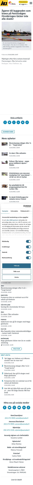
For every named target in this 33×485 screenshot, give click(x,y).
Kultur (3, 329)
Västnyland (5, 305)
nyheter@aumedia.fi (22, 430)
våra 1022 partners (12, 220)
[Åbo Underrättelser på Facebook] (4, 407)
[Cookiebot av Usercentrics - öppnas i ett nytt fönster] (23, 206)
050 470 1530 (9, 430)
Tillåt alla (16, 265)
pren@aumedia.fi (22, 418)
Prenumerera (23, 2)
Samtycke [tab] (5, 211)
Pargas (3, 319)
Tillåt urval (16, 271)
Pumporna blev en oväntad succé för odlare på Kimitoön (18, 383)
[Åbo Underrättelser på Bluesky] (9, 407)
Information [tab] (14, 211)
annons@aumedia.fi (22, 424)
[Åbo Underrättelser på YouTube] (19, 407)
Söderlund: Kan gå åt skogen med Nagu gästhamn (16, 376)
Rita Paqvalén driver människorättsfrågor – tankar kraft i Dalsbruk (16, 333)
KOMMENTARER (8, 132)
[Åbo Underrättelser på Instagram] (14, 407)
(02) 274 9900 (10, 418)
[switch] (28, 246)
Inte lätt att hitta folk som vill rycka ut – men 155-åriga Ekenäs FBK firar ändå (17, 391)
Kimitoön (4, 295)
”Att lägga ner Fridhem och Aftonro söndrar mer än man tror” (17, 361)
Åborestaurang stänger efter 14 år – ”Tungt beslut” (17, 368)
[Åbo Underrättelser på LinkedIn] (24, 407)
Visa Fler (16, 349)
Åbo (2, 286)
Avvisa (17, 277)
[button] (23, 4)
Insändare (5, 338)
